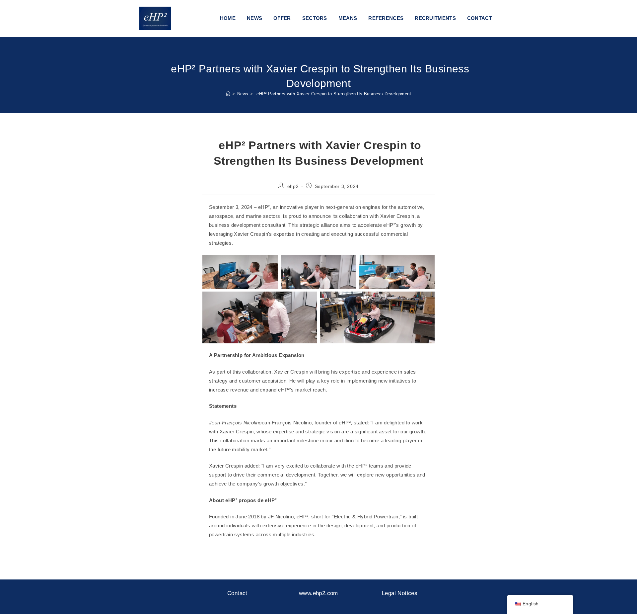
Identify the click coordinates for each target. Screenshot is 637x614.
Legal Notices (399, 593)
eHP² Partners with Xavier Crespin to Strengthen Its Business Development (333, 93)
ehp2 (293, 186)
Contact (237, 593)
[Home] (228, 93)
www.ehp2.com (318, 593)
